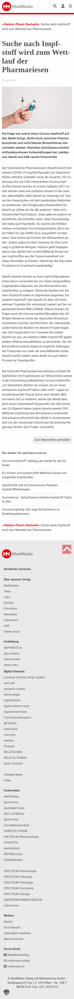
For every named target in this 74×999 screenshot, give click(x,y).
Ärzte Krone (11, 802)
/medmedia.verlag (17, 960)
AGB (6, 626)
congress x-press (14, 689)
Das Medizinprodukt (16, 825)
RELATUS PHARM (15, 757)
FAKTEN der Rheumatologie (21, 836)
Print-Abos (10, 608)
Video (7, 780)
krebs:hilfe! (11, 729)
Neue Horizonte (13, 939)
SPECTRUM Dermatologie (20, 871)
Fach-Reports (12, 927)
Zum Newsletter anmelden (52, 440)
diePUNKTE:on (13, 647)
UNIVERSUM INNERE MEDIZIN (23, 900)
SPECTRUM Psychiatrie (18, 888)
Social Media (12, 949)
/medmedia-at (15, 966)
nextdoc (9, 740)
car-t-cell (9, 683)
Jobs (7, 597)
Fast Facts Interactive (17, 717)
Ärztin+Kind (11, 819)
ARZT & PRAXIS (14, 814)
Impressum (11, 620)
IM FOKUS (10, 723)
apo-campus (12, 653)
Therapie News (13, 774)
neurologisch (12, 848)
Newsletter (10, 614)
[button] (6, 992)
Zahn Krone (11, 905)
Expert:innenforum (15, 712)
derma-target (12, 694)
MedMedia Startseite (17, 569)
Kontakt (9, 603)
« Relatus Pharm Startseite (20, 24)
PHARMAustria (13, 860)
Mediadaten (11, 585)
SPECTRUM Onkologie (18, 877)
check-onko (11, 665)
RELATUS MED (13, 752)
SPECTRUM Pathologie (18, 882)
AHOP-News (11, 796)
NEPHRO (13, 854)
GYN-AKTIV (11, 842)
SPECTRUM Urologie (17, 894)
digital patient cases (16, 706)
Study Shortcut (13, 763)
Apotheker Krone (14, 808)
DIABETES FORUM (15, 831)
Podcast (9, 746)
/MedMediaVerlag (17, 955)
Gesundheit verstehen (17, 933)
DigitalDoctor (12, 700)
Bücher (8, 921)
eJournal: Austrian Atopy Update (24, 677)
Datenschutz (12, 631)
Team (7, 591)
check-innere (12, 659)
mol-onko (10, 735)
